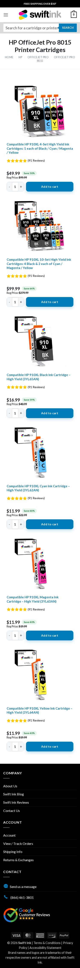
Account (9, 835)
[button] (5, 15)
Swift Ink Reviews (16, 802)
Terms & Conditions (47, 943)
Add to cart (49, 186)
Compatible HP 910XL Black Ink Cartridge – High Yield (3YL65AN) (38, 377)
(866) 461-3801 (22, 897)
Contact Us (11, 811)
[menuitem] (40, 4)
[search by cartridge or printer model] (40, 28)
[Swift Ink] (40, 15)
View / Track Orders (18, 843)
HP (20, 57)
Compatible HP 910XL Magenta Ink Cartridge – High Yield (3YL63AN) (32, 599)
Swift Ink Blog (13, 794)
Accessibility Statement (45, 948)
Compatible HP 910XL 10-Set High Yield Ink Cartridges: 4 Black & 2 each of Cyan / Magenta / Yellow (39, 264)
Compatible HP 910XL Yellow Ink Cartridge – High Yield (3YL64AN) (39, 710)
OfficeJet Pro (38, 57)
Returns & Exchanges (18, 860)
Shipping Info (12, 852)
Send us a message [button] (23, 887)
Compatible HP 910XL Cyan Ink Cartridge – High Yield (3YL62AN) (38, 488)
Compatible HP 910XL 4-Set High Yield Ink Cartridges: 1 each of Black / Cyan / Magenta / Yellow (40, 148)
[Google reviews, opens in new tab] (26, 915)
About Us (10, 786)
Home (9, 57)
